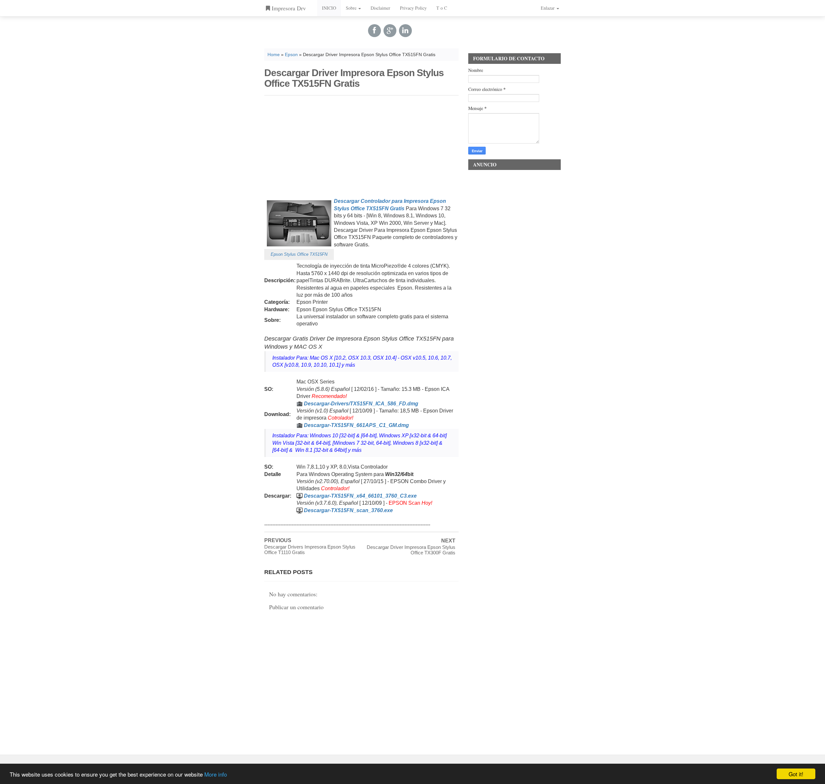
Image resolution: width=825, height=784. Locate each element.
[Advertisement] (361, 145)
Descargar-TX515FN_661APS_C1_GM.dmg (356, 425)
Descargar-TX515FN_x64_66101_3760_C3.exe (360, 496)
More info (215, 774)
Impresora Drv (288, 8)
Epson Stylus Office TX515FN (299, 254)
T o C (441, 8)
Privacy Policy (413, 8)
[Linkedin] (405, 30)
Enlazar (548, 8)
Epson (291, 54)
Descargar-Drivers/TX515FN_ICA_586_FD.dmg (361, 403)
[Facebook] (374, 30)
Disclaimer (380, 8)
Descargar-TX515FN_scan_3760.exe (348, 510)
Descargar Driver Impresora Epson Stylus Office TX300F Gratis (411, 549)
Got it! (796, 774)
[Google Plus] (389, 30)
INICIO (329, 8)
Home (273, 54)
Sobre (352, 8)
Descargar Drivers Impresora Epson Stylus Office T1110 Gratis (309, 549)
